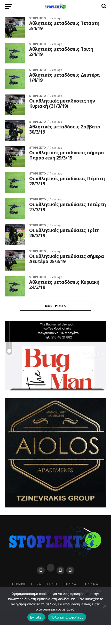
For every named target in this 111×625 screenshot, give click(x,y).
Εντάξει (36, 617)
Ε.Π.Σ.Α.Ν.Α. (91, 584)
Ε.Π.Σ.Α (36, 584)
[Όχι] (104, 606)
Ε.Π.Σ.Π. (52, 584)
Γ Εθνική (18, 584)
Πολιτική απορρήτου (67, 617)
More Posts (55, 306)
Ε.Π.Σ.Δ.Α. (70, 584)
